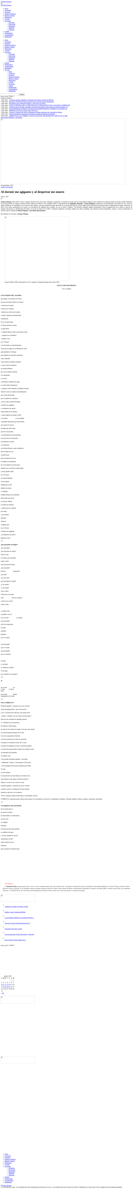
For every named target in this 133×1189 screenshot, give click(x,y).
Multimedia (8, 37)
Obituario (11, 29)
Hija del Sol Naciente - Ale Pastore (11, 117)
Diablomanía (9, 33)
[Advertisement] (59, 866)
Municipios (8, 17)
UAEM (7, 19)
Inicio (6, 8)
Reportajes (12, 26)
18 (4, 987)
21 (9, 987)
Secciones (8, 21)
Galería (7, 31)
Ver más (7, 70)
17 (2, 987)
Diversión (12, 22)
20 (7, 987)
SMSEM (11, 28)
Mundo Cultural (10, 15)
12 (6, 984)
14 (9, 984)
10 (2, 984)
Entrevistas (12, 24)
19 (6, 987)
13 (7, 984)
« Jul (2, 993)
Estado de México (10, 14)
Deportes (7, 12)
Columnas (8, 10)
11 (3, 984)
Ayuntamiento (9, 35)
